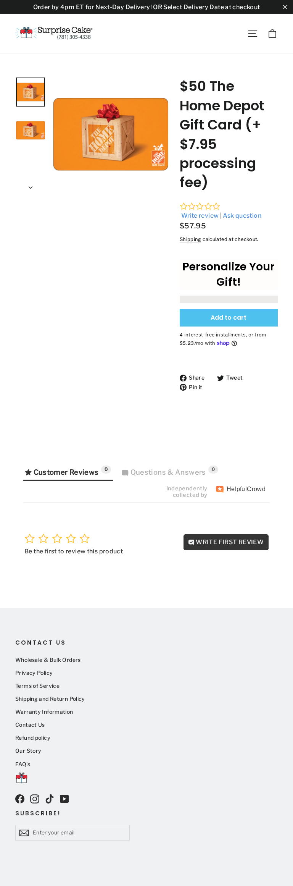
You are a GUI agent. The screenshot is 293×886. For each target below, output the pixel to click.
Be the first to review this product (73, 551)
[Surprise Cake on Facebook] (19, 799)
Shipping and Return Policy (50, 699)
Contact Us (30, 725)
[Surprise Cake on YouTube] (64, 799)
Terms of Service (37, 686)
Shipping (190, 239)
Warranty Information (44, 712)
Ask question (242, 215)
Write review (200, 215)
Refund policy (32, 738)
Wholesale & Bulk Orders (48, 660)
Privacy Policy (34, 673)
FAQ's (22, 764)
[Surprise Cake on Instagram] (34, 799)
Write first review (229, 542)
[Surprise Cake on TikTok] (49, 799)
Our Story (28, 751)
